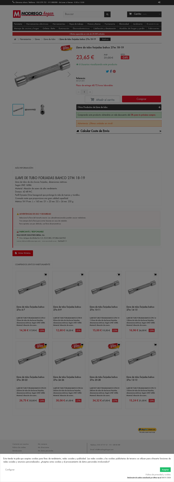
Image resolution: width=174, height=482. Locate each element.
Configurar (10, 469)
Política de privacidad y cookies (158, 474)
